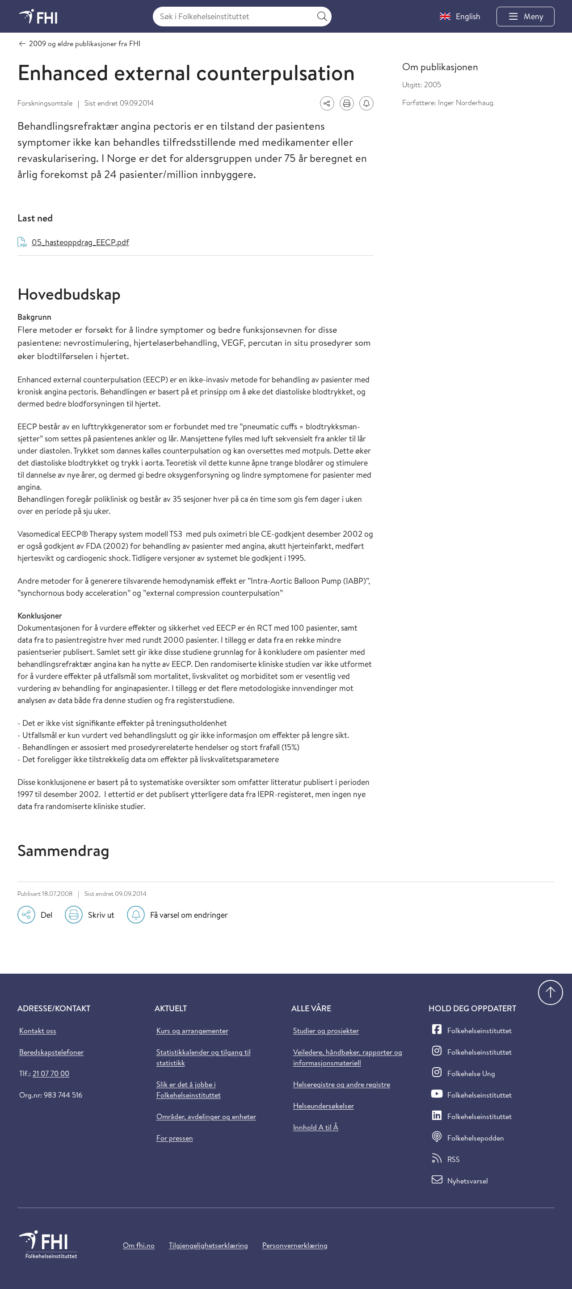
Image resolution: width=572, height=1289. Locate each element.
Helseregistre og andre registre (341, 1084)
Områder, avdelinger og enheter (206, 1116)
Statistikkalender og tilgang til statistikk (203, 1057)
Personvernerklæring (295, 1245)
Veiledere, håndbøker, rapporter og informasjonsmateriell (347, 1057)
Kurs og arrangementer (192, 1030)
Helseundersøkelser (323, 1106)
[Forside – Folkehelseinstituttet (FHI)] (38, 16)
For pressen (174, 1138)
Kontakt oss (37, 1030)
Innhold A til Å (315, 1127)
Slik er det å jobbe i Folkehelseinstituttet (188, 1089)
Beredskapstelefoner (51, 1052)
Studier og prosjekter (326, 1030)
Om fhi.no (139, 1245)
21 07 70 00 (51, 1073)
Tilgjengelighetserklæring (208, 1245)
